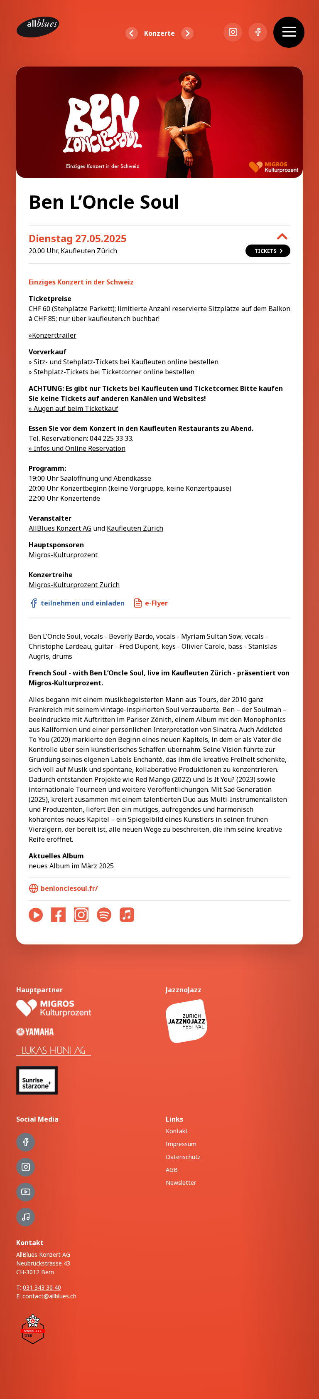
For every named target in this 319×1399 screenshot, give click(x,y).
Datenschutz (183, 1157)
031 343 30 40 (42, 1287)
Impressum (181, 1144)
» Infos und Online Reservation (77, 448)
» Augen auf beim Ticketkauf (73, 408)
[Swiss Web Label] (32, 1328)
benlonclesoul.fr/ (69, 888)
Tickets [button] (265, 251)
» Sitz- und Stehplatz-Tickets (73, 361)
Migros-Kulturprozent (63, 554)
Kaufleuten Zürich (135, 528)
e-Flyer (156, 603)
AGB (172, 1170)
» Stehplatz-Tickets (59, 371)
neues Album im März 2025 (71, 865)
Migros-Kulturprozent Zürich (74, 584)
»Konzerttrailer (52, 335)
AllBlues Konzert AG (60, 528)
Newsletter (181, 1182)
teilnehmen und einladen (83, 603)
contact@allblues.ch (49, 1296)
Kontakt (177, 1131)
